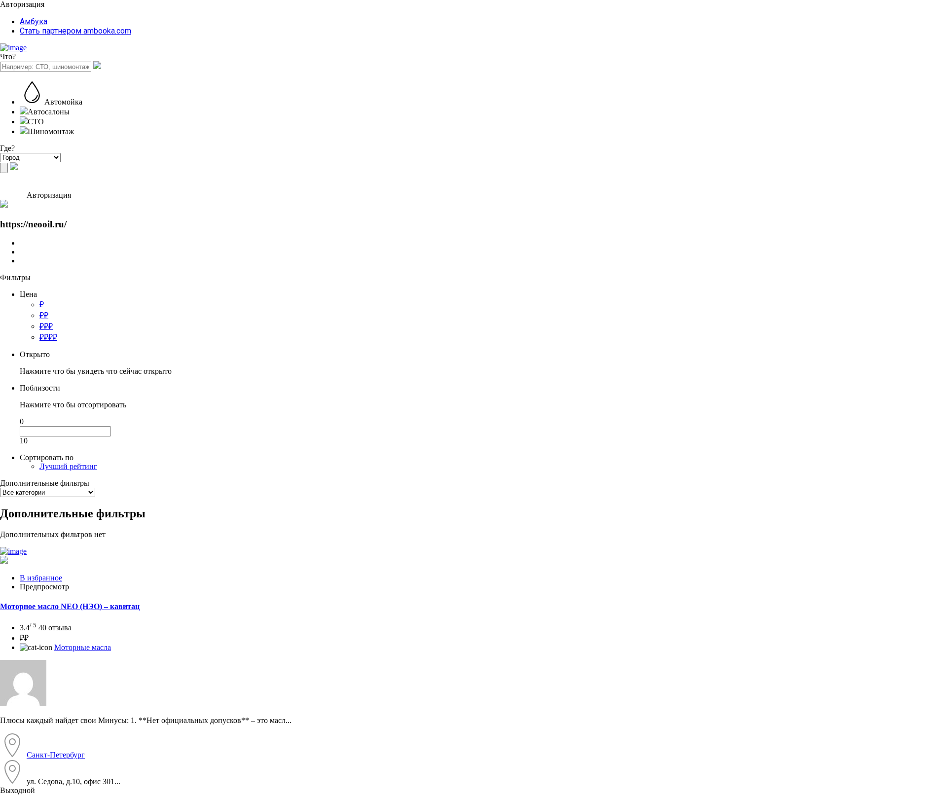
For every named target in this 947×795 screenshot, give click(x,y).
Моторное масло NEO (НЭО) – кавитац (70, 606)
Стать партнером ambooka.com (75, 31)
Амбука (33, 21)
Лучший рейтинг (68, 466)
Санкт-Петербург (56, 755)
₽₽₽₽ (48, 337)
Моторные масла (82, 647)
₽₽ (43, 315)
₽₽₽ (46, 326)
